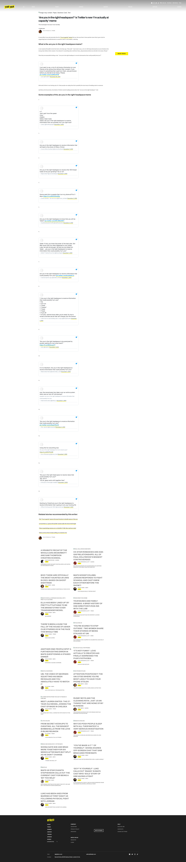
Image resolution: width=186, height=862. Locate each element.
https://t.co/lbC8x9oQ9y (51, 196)
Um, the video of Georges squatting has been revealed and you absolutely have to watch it (55, 679)
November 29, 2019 (55, 76)
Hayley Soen (81, 587)
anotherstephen (49, 560)
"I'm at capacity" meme (66, 37)
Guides (179, 6)
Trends (130, 6)
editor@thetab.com (91, 854)
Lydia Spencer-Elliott (84, 561)
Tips (180, 2)
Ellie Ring (47, 686)
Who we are (163, 2)
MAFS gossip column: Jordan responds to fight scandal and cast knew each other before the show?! (87, 580)
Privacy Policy (75, 829)
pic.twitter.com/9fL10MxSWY (54, 221)
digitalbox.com (58, 854)
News (33, 6)
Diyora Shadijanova (47, 30)
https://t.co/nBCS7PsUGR (46, 452)
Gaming (81, 6)
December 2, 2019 (72, 198)
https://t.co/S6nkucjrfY (47, 345)
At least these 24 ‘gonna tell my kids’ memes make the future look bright (57, 523)
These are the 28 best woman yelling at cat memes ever (53, 532)
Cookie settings (122, 831)
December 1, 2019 (59, 124)
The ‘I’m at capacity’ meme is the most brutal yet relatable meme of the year (58, 519)
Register (73, 839)
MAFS (86, 587)
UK (47, 561)
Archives (73, 831)
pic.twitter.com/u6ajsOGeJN (49, 425)
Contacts (120, 829)
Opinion (155, 6)
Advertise (175, 2)
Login (72, 842)
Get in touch (99, 830)
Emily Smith (48, 585)
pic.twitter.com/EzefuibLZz (65, 275)
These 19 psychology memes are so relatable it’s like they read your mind (57, 528)
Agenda (105, 6)
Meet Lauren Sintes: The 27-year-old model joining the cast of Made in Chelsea (56, 704)
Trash (57, 6)
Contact (169, 2)
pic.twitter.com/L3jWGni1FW (49, 75)
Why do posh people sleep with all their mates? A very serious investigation (88, 726)
